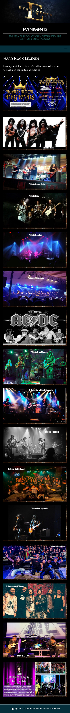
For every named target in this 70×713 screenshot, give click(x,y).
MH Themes (55, 708)
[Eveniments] (35, 21)
